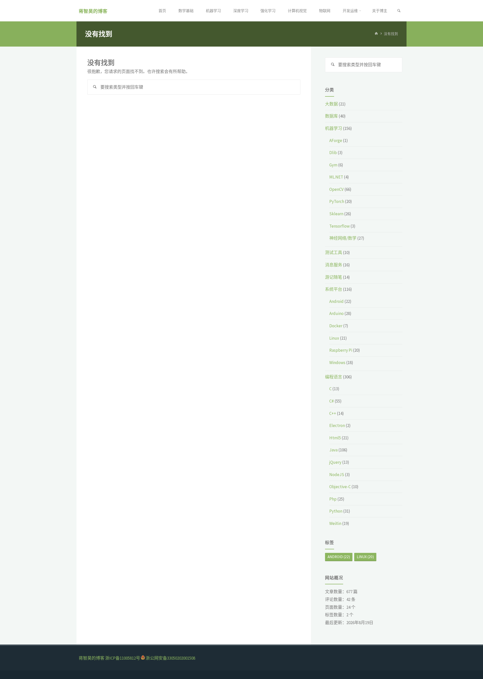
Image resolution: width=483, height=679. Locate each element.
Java (333, 450)
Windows (337, 362)
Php (333, 499)
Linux (334, 338)
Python (335, 511)
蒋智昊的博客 (93, 11)
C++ (332, 413)
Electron (337, 425)
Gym (333, 165)
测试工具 (333, 252)
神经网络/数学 (342, 238)
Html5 (335, 438)
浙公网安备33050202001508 (170, 658)
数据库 (331, 116)
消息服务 (333, 265)
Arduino (336, 313)
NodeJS (336, 474)
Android (336, 301)
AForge (335, 140)
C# (331, 401)
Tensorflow (339, 226)
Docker (335, 326)
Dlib (333, 152)
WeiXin (335, 523)
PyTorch (336, 201)
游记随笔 (333, 277)
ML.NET (336, 177)
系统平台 (333, 289)
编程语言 (333, 377)
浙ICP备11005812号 (122, 658)
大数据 (331, 104)
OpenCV (336, 189)
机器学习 (333, 128)
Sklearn (336, 214)
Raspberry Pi (340, 350)
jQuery (335, 462)
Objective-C (340, 486)
